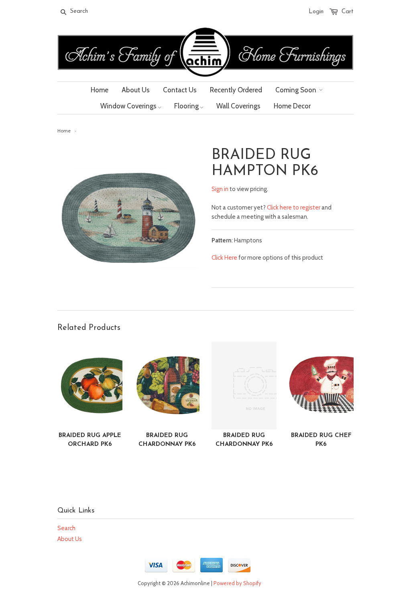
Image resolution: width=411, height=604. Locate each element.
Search (66, 528)
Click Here (224, 257)
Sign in (220, 189)
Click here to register (293, 207)
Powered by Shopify (237, 583)
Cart (348, 12)
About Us (69, 539)
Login (316, 12)
